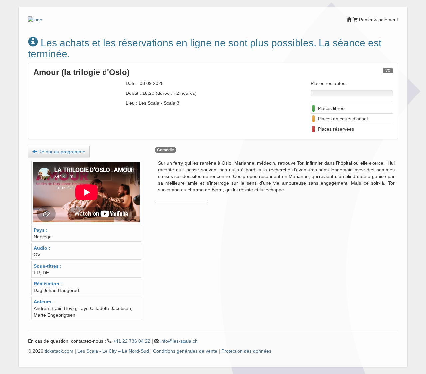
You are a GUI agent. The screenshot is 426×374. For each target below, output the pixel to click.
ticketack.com (59, 351)
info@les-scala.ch (179, 341)
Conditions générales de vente (185, 351)
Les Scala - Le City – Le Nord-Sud (113, 351)
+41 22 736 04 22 (131, 341)
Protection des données (246, 351)
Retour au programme (61, 151)
